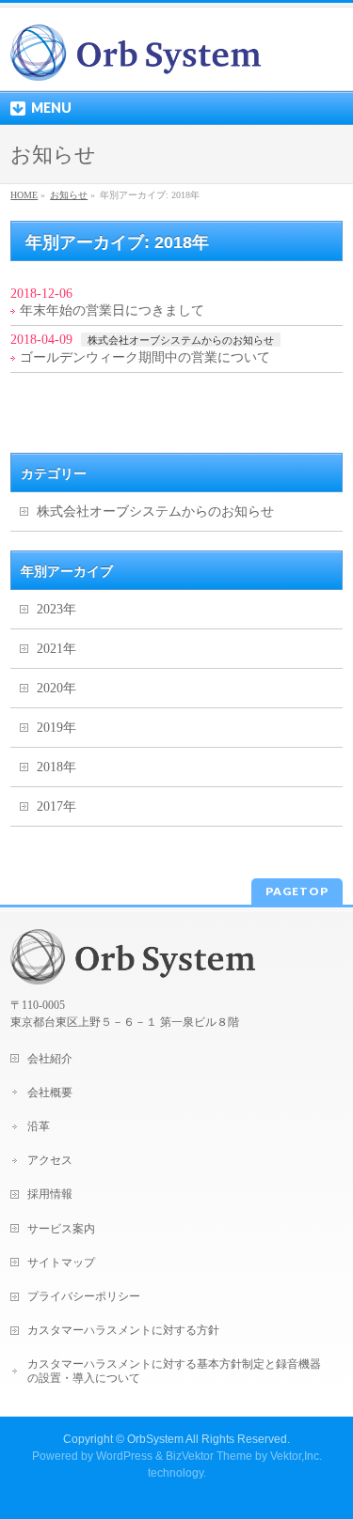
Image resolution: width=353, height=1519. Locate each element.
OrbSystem (155, 1439)
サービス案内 (61, 1228)
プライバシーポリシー (83, 1296)
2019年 (56, 728)
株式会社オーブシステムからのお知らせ (181, 340)
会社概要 (49, 1092)
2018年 (56, 767)
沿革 (38, 1126)
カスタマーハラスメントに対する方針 (123, 1330)
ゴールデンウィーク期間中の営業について (145, 357)
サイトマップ (61, 1262)
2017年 (56, 806)
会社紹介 (49, 1058)
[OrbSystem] (135, 59)
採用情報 (49, 1194)
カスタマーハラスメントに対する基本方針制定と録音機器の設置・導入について (174, 1370)
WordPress (124, 1456)
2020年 (56, 688)
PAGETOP (297, 891)
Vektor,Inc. (296, 1456)
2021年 (56, 649)
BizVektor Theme (209, 1456)
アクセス (49, 1160)
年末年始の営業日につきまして (112, 310)
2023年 (56, 609)
